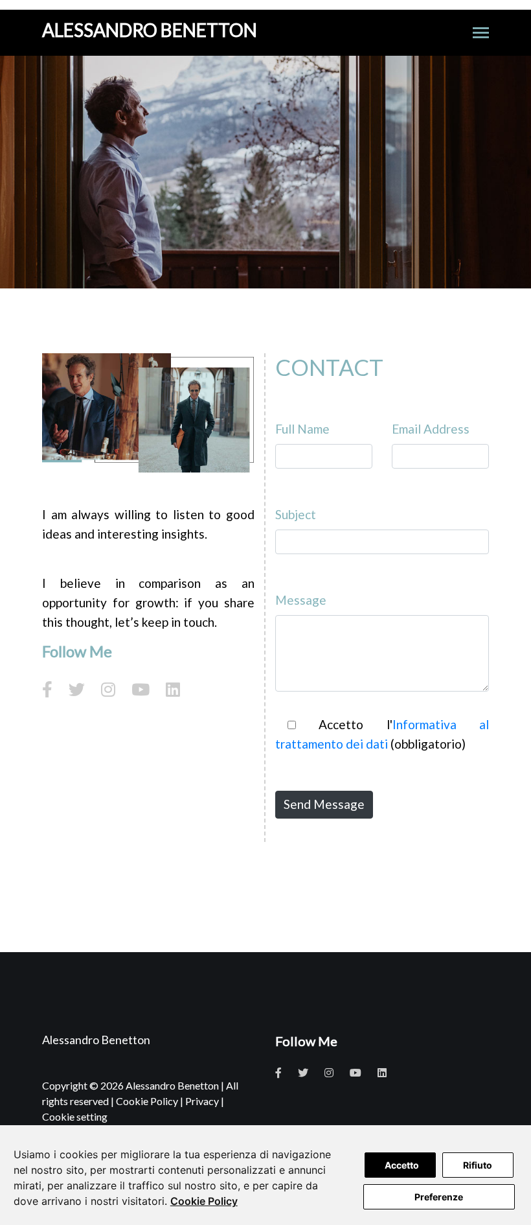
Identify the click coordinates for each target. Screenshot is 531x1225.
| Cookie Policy (144, 1101)
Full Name (302, 428)
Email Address (430, 428)
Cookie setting (74, 1116)
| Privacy (199, 1101)
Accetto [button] (402, 1165)
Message (300, 599)
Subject (295, 514)
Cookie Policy (204, 1201)
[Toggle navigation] (481, 34)
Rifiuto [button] (477, 1165)
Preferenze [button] (438, 1196)
